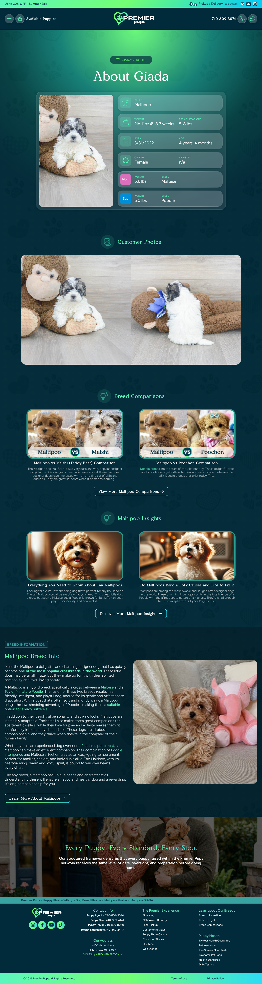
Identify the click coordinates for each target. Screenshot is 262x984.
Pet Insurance (207, 945)
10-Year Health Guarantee (214, 940)
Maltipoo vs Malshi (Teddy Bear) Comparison (75, 463)
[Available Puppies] (20, 18)
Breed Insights (207, 920)
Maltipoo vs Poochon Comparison (187, 463)
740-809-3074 (224, 18)
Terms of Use (179, 978)
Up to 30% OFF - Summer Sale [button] (26, 4)
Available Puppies (41, 18)
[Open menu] (9, 18)
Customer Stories (153, 939)
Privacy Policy (215, 978)
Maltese (107, 687)
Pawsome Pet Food (210, 955)
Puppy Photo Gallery (57, 900)
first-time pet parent (97, 745)
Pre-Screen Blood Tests (213, 950)
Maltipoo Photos (115, 900)
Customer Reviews (154, 929)
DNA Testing (206, 964)
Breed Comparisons (211, 925)
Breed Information (210, 915)
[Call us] (242, 18)
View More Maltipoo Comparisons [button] (128, 491)
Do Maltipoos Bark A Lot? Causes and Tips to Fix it (187, 585)
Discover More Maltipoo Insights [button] (128, 613)
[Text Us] (252, 18)
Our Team (148, 944)
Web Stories (150, 948)
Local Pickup (150, 925)
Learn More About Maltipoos (35, 798)
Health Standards (209, 959)
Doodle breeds (150, 469)
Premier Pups (30, 900)
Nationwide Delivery (155, 920)
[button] (242, 4)
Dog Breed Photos (88, 900)
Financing (148, 915)
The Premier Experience (161, 910)
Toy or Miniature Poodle (24, 691)
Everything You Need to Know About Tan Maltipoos (75, 585)
